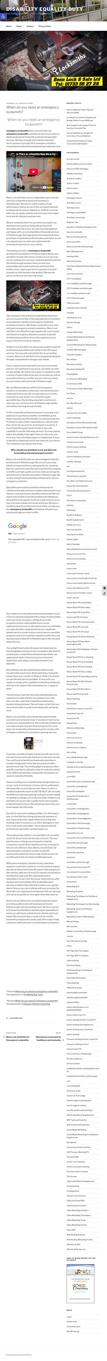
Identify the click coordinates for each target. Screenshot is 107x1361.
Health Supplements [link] (75, 520)
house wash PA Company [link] (77, 617)
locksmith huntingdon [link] (76, 791)
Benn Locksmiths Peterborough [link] (80, 246)
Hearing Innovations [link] (75, 534)
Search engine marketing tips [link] (79, 1100)
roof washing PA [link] (73, 1086)
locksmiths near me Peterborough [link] (81, 838)
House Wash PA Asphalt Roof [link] (79, 602)
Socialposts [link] (71, 1142)
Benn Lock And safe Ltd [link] (77, 237)
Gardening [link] (71, 510)
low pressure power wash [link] (77, 877)
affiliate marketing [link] (74, 173)
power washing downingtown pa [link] (80, 1024)
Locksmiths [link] (16, 1018)
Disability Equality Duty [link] (44, 9)
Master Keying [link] (73, 921)
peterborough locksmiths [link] (77, 997)
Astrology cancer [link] (74, 203)
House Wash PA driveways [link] (78, 632)
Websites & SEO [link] (73, 1244)
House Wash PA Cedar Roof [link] (78, 612)
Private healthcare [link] (74, 1059)
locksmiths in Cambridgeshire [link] (79, 818)
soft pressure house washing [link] (78, 1147)
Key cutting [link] (71, 752)
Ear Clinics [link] (71, 393)
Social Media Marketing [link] (76, 1130)
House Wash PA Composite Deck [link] (80, 622)
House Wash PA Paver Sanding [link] (80, 662)
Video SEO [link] (71, 1230)
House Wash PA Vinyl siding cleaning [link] (82, 676)
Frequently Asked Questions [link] (78, 491)
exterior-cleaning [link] (74, 461)
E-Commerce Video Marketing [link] (79, 388)
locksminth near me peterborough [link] (81, 781)
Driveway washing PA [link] (76, 369)
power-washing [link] (73, 1034)
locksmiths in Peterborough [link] (78, 828)
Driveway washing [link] (74, 364)
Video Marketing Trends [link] (77, 1225)
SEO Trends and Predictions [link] (78, 1125)
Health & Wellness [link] (74, 515)
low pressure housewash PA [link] (78, 867)
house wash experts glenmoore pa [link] (81, 583)
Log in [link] (69, 1317)
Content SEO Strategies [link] (77, 350)
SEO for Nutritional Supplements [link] (80, 1115)
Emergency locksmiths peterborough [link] (82, 427)
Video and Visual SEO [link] (76, 1200)
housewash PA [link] (73, 718)
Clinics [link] (69, 327)
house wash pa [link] (73, 597)
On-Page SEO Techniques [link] (77, 955)
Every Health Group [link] (75, 432)
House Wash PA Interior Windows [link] (81, 636)
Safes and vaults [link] (74, 1091)
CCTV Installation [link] (74, 279)
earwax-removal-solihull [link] (77, 413)
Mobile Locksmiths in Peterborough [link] (81, 931)
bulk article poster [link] (74, 261)
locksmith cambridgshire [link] (77, 786)
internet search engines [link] (76, 747)
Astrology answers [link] (74, 198)
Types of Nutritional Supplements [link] (80, 1181)
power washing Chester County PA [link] (81, 1020)
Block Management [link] (75, 251)
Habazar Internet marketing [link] (36, 1004)
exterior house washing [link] (76, 447)
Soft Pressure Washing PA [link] (78, 1152)
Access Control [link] (73, 159)
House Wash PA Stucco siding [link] (79, 671)
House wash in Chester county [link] (79, 593)
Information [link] (71, 733)
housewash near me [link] (75, 713)
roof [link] (68, 1081)
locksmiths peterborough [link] (77, 843)
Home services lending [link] (76, 559)
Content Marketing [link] (74, 332)
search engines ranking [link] (76, 1105)
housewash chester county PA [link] (79, 708)
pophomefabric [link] (73, 1002)
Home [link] (8, 26)
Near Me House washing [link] (77, 941)
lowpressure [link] (72, 882)
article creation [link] (73, 183)
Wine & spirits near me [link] (76, 1249)
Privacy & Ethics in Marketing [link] (79, 1054)
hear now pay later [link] (74, 529)
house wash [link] (72, 568)
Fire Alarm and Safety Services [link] (79, 481)
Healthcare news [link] (74, 525)
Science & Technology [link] (76, 1095)
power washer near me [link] (76, 1015)
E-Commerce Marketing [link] (77, 379)
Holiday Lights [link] (72, 539)
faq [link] (68, 466)
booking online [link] (73, 256)
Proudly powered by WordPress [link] (18, 1355)
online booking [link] (73, 960)
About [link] (19, 26)
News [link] (69, 946)
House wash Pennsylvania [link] (77, 694)
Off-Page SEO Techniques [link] (78, 951)
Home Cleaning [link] (73, 544)
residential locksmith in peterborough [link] (82, 1076)
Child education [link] (73, 303)
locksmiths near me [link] (75, 833)
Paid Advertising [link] (73, 965)
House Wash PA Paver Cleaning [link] (80, 657)
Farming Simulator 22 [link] (75, 471)
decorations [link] (72, 359)
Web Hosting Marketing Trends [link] (80, 1239)
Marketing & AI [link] (73, 886)
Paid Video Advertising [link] (76, 978)
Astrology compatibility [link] (76, 212)
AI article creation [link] (74, 178)
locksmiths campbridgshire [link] (78, 813)
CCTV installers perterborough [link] (79, 288)
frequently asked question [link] (77, 486)
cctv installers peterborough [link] (78, 293)
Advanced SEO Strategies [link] (77, 169)
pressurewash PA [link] (74, 1049)
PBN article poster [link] (74, 988)
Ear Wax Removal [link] (74, 403)
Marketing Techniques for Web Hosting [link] (83, 904)
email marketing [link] (73, 418)
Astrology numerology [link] (76, 217)
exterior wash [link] (72, 452)
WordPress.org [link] (73, 1331)
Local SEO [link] (71, 776)
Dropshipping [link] (72, 374)
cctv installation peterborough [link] (79, 283)
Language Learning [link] (75, 762)
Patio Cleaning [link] (73, 983)
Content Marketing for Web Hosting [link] (81, 345)
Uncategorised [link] (73, 1186)
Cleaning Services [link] (74, 317)
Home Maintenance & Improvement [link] (82, 549)
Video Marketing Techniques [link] (79, 1215)
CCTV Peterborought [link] (75, 298)
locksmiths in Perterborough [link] (78, 823)
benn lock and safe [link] (74, 232)
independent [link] (72, 723)
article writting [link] (73, 193)
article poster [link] (72, 188)
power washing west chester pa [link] (80, 1029)
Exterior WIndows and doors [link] (78, 456)
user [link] (30, 103)
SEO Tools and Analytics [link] (77, 1120)
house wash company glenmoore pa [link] (82, 578)
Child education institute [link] (77, 308)
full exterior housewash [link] (76, 500)
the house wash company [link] (77, 1171)
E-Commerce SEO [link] (74, 384)
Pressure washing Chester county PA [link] (82, 1039)
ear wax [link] (70, 398)
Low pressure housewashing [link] (78, 872)
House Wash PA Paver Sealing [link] (79, 667)
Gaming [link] (70, 505)
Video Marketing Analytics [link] (78, 1210)
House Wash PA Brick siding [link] (78, 607)
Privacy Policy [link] (45, 26)
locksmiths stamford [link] (75, 852)
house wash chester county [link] (78, 573)
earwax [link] (70, 408)
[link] (3, 16)
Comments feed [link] (73, 1326)
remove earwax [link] (73, 1063)
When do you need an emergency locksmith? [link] (36, 991)
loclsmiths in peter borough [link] (78, 862)
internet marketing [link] (74, 743)
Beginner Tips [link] (72, 222)
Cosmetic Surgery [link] (74, 354)
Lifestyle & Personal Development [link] (81, 767)
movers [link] (70, 936)
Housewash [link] (71, 703)
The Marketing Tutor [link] (33, 994)
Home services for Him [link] (76, 554)
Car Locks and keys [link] (75, 274)
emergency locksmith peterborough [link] (82, 422)
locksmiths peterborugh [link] (77, 847)
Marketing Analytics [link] (75, 891)
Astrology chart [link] (73, 208)
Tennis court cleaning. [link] (76, 1162)
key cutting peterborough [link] (77, 757)
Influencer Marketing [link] (75, 728)
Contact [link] (30, 26)
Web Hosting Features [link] (76, 1235)
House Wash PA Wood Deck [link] (78, 689)
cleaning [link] (70, 313)
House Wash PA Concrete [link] (77, 627)
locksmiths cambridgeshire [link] (78, 809)
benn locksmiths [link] (73, 242)
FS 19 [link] (69, 495)
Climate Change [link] (73, 322)
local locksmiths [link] (73, 772)
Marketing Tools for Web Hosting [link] (80, 917)
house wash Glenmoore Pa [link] (78, 588)
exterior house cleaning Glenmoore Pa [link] (83, 437)
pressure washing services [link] (78, 1044)
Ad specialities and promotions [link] (79, 164)
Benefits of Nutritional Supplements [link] (82, 227)
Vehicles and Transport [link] (76, 1196)
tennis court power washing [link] (78, 1167)
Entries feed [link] (72, 1321)
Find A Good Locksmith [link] (76, 476)
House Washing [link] (73, 699)
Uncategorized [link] (73, 1191)
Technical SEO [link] (73, 1157)
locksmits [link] (71, 857)
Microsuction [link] (72, 926)
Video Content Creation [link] (76, 1205)
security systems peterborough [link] (80, 1110)
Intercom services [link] (74, 738)
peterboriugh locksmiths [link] (77, 992)
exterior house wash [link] (75, 442)
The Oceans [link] (72, 1176)
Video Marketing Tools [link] (76, 1220)
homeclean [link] (71, 564)
